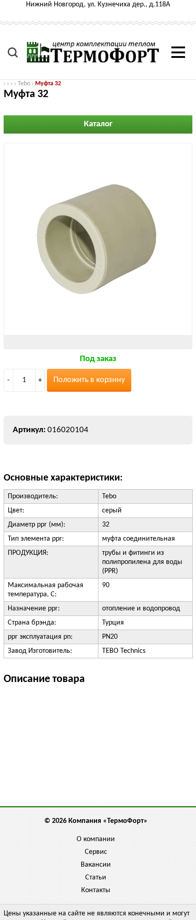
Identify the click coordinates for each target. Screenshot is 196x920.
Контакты (95, 890)
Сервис (96, 852)
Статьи (95, 877)
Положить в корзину (89, 380)
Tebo (24, 83)
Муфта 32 (48, 83)
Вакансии (96, 864)
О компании (96, 839)
